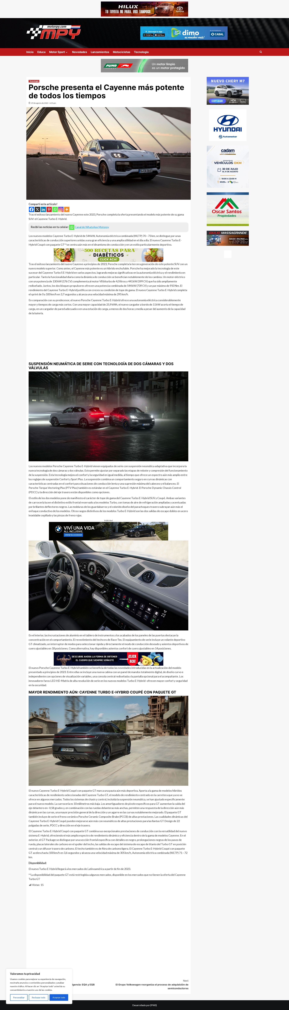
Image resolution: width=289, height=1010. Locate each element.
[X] (37, 209)
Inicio (30, 52)
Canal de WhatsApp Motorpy (92, 227)
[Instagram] (61, 209)
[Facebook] (31, 209)
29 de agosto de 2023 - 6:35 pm (43, 103)
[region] (39, 986)
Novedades (79, 52)
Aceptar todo (59, 997)
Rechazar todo (38, 997)
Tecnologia (141, 52)
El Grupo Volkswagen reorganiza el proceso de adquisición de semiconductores (152, 984)
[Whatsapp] (55, 209)
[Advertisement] (108, 338)
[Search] (261, 52)
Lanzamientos (100, 52)
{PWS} (153, 1005)
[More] (66, 209)
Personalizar (19, 997)
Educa (41, 52)
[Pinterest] (49, 209)
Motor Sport (57, 52)
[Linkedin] (43, 209)
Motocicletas (121, 52)
